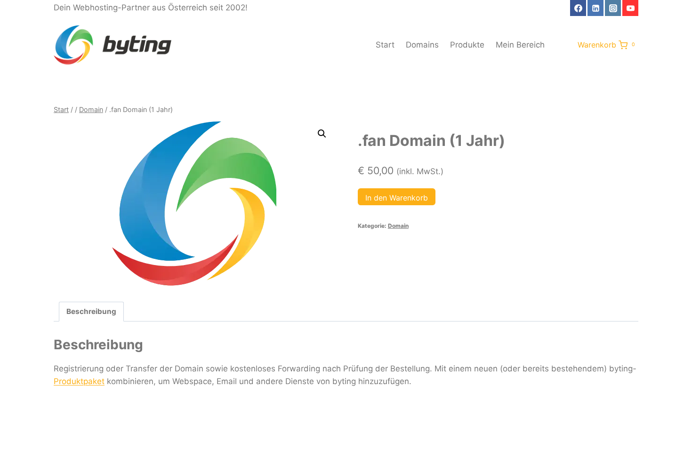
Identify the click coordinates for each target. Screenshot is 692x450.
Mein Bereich (520, 44)
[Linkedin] (595, 8)
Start (385, 44)
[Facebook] (578, 8)
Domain (398, 225)
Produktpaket (79, 381)
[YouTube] (630, 8)
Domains (422, 44)
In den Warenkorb (396, 197)
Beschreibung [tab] (91, 311)
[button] (322, 133)
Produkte (467, 44)
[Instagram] (613, 8)
